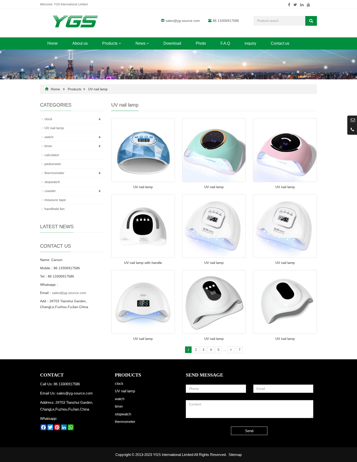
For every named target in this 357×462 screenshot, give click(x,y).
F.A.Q (225, 43)
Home (52, 43)
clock (48, 119)
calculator (51, 155)
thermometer (54, 173)
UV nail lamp (98, 89)
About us (80, 43)
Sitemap (235, 455)
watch (48, 137)
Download (172, 43)
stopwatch (52, 182)
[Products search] (311, 21)
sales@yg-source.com (183, 21)
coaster (50, 191)
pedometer (52, 164)
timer (48, 146)
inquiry (250, 43)
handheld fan (54, 209)
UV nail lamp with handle (143, 263)
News (141, 43)
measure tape (55, 200)
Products (110, 43)
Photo (201, 43)
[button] (120, 43)
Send (249, 431)
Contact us (280, 43)
